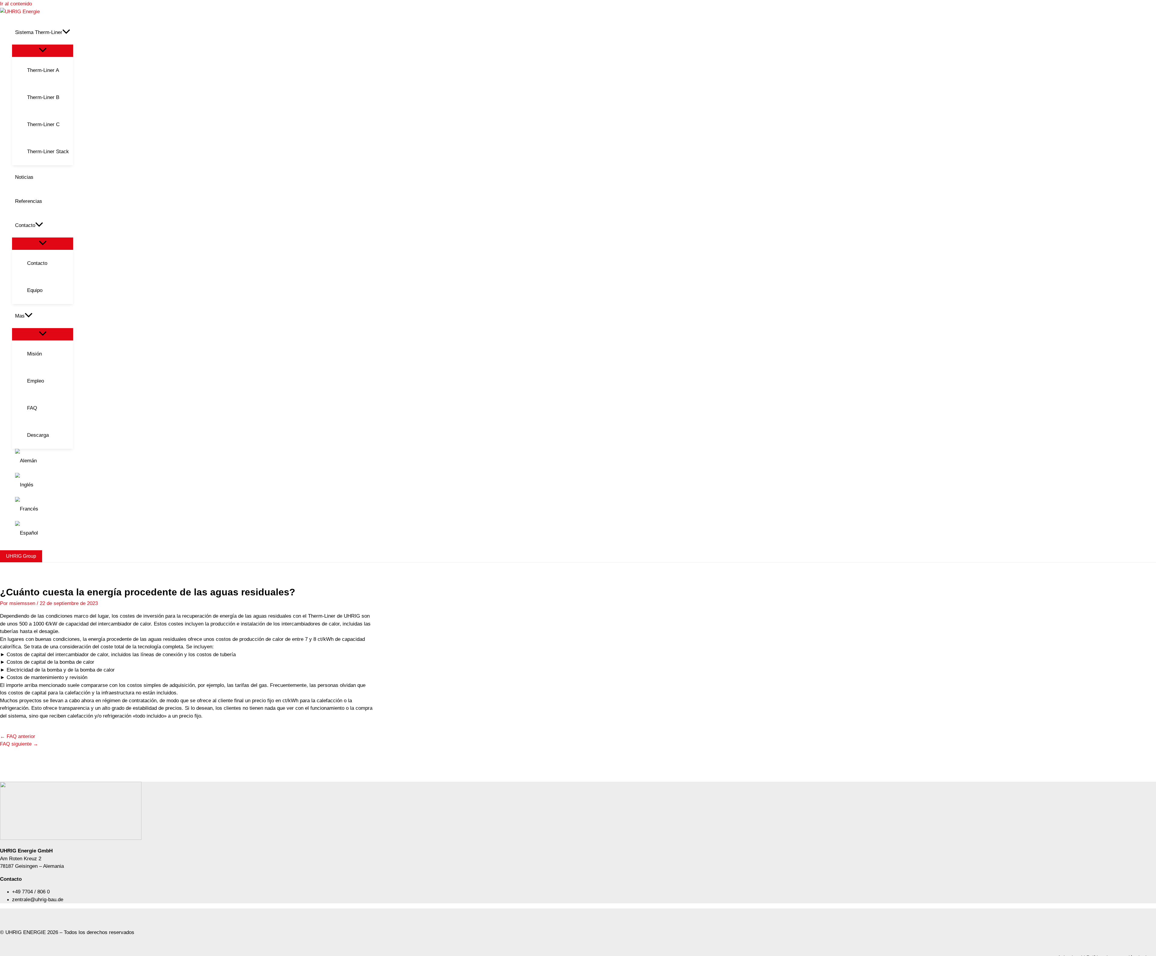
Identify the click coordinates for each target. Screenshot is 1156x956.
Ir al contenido (16, 4)
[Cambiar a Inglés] (42, 485)
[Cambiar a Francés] (42, 509)
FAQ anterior (17, 736)
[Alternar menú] (42, 50)
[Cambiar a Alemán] (42, 461)
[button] (66, 32)
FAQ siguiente (19, 744)
